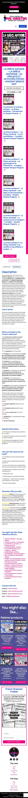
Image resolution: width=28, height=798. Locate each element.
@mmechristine (13, 588)
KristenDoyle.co (16, 795)
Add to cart (10, 256)
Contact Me (14, 770)
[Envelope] (17, 759)
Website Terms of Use (20, 796)
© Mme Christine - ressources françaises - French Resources (13, 793)
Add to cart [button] (7, 647)
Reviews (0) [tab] (16, 267)
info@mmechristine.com (12, 596)
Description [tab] (7, 267)
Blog (14, 768)
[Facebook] (14, 759)
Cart (14, 784)
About (14, 767)
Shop (14, 782)
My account (14, 786)
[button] (16, 26)
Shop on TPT (14, 788)
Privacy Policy (6, 796)
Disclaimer (12, 796)
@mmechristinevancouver (15, 591)
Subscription (14, 774)
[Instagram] (11, 759)
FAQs (14, 772)
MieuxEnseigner (14, 790)
